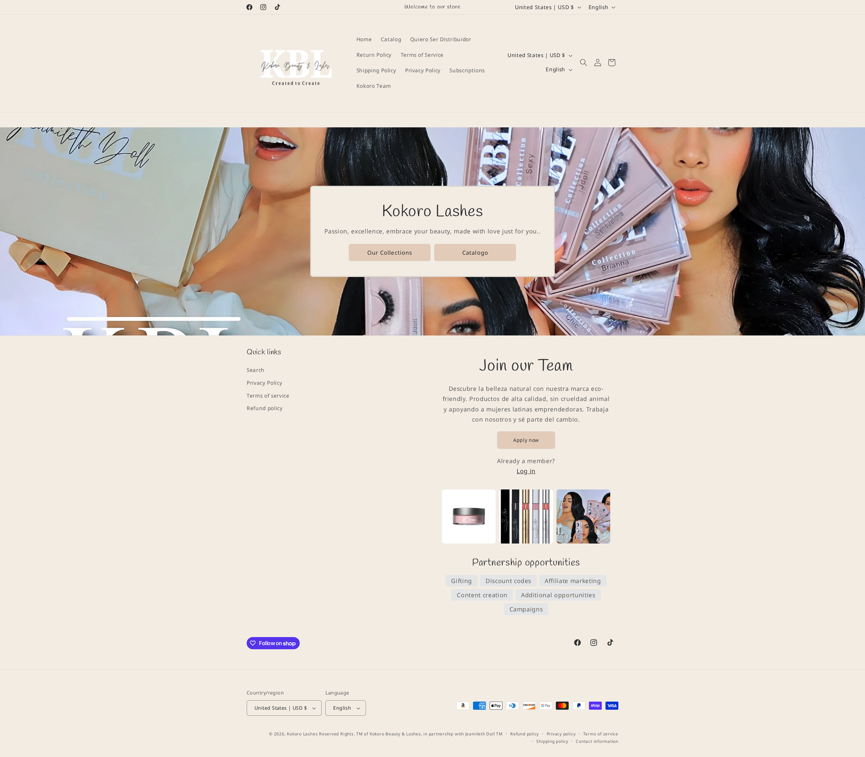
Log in (526, 471)
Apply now (526, 440)
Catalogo (475, 252)
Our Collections (390, 252)
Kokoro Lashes (302, 734)
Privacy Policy (264, 382)
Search (256, 370)
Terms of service (268, 395)
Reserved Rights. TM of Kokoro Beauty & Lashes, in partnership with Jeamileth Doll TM (411, 734)
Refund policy (265, 408)
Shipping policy (552, 741)
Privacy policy (561, 734)
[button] (583, 62)
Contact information (597, 741)
